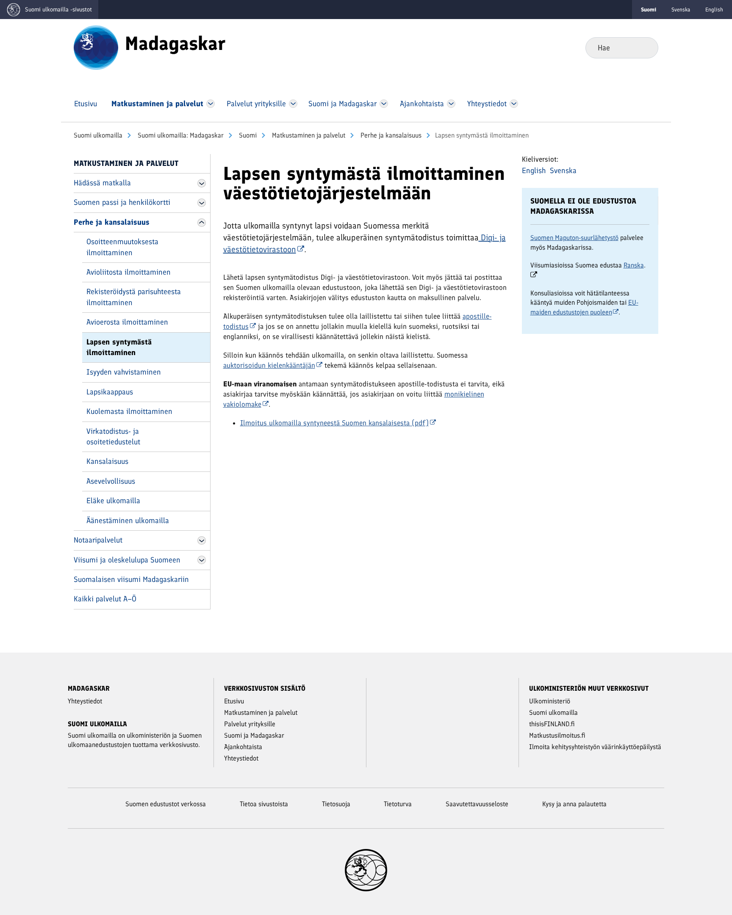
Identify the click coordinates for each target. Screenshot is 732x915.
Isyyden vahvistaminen (123, 372)
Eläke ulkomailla (113, 500)
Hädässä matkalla (102, 182)
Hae (645, 47)
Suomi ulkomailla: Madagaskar (180, 135)
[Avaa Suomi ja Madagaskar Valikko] (384, 103)
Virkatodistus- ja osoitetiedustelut (113, 436)
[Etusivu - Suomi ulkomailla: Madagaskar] (96, 47)
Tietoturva (398, 804)
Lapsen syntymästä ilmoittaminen (119, 347)
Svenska (680, 9)
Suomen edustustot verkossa (165, 804)
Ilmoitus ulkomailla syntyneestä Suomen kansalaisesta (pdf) (334, 423)
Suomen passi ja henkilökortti (122, 202)
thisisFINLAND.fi (552, 724)
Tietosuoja (336, 804)
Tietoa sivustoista (264, 804)
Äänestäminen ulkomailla (127, 520)
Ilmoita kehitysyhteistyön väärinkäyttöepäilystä (595, 747)
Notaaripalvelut (98, 540)
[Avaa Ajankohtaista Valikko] (451, 103)
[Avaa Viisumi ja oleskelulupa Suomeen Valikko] (201, 559)
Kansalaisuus (107, 461)
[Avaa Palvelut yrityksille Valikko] (293, 103)
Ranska (634, 265)
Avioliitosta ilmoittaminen (128, 272)
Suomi (247, 135)
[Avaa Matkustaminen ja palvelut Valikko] (210, 103)
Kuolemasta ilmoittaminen (129, 411)
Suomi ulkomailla (98, 135)
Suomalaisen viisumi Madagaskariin (131, 579)
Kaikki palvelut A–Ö (105, 599)
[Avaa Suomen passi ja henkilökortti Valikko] (201, 202)
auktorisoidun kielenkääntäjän (269, 365)
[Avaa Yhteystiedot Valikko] (513, 103)
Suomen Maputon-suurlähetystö (574, 238)
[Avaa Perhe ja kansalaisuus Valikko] (201, 222)
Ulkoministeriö (549, 701)
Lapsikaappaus (109, 392)
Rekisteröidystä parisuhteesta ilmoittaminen (133, 297)
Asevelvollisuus (110, 481)
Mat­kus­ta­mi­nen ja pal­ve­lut (307, 135)
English (714, 9)
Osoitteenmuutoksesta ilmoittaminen (122, 247)
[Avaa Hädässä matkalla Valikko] (201, 183)
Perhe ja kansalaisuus (390, 135)
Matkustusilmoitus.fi (557, 735)
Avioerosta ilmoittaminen (127, 322)
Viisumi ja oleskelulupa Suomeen (127, 560)
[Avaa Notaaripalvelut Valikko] (201, 540)
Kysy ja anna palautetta (574, 804)
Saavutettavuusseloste (477, 804)
